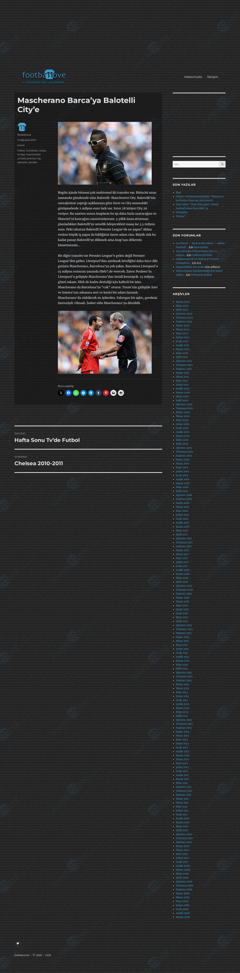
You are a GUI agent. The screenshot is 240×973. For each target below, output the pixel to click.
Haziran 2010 (184, 842)
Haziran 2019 (184, 455)
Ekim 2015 (182, 617)
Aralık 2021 (182, 345)
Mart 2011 (182, 806)
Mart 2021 (182, 380)
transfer (32, 162)
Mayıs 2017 (182, 550)
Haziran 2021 (184, 369)
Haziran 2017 (184, 546)
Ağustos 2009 (184, 881)
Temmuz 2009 (184, 885)
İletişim (212, 77)
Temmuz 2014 (184, 676)
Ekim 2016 (182, 578)
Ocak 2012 (182, 771)
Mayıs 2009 (183, 893)
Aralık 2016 (182, 570)
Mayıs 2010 (182, 846)
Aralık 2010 (182, 818)
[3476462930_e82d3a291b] (108, 342)
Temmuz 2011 (184, 791)
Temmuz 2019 (184, 451)
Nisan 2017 (182, 554)
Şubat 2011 (182, 810)
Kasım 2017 (183, 526)
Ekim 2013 (182, 712)
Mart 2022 (182, 333)
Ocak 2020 (182, 428)
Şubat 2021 (182, 384)
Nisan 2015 (182, 641)
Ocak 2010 (182, 862)
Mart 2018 (182, 511)
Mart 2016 (182, 605)
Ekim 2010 (182, 826)
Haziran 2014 (184, 680)
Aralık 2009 (183, 865)
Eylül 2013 (182, 716)
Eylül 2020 (182, 400)
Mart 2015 (182, 645)
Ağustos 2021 (184, 361)
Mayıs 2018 (182, 503)
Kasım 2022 (183, 301)
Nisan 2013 (182, 735)
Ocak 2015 (182, 652)
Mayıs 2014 (182, 684)
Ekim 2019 (182, 440)
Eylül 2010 (182, 830)
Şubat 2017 (182, 562)
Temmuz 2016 (184, 589)
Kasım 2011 (182, 779)
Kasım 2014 (183, 660)
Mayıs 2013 (182, 731)
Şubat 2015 (182, 649)
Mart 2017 (182, 558)
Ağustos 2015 (184, 625)
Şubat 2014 (182, 696)
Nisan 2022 (182, 329)
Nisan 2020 (182, 416)
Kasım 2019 (183, 436)
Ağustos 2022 (184, 313)
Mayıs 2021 (182, 372)
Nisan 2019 (182, 463)
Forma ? (180, 216)
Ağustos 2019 (184, 447)
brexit (21, 145)
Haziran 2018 (184, 499)
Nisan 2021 (182, 376)
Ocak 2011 (182, 814)
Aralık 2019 (182, 432)
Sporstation (201, 247)
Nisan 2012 (182, 759)
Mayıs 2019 (182, 459)
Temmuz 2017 (184, 542)
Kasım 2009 (183, 869)
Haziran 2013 (183, 727)
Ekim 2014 (182, 664)
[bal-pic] (108, 153)
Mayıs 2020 (183, 412)
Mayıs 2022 (183, 325)
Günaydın (182, 212)
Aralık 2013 (182, 704)
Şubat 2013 (182, 743)
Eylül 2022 (182, 309)
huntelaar (32, 150)
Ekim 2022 (182, 305)
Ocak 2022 (182, 341)
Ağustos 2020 (184, 404)
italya (42, 150)
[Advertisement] (120, 36)
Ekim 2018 (182, 487)
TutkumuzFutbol (202, 255)
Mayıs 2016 (182, 597)
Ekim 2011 (182, 783)
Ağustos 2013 (184, 720)
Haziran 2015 (184, 633)
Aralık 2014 (182, 656)
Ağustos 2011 (183, 787)
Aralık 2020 (183, 388)
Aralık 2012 (182, 751)
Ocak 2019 (182, 475)
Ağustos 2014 (184, 672)
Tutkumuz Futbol (201, 274)
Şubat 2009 (182, 905)
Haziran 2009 (184, 889)
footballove (24, 134)
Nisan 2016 (182, 601)
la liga (21, 154)
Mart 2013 (182, 739)
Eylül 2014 (182, 668)
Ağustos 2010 (184, 834)
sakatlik (22, 162)
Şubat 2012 (182, 767)
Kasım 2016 (183, 574)
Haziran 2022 (184, 321)
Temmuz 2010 (184, 838)
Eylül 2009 (182, 877)
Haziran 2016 (184, 593)
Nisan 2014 (182, 688)
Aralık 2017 (182, 522)
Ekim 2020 (182, 396)
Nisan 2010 (182, 850)
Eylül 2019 (182, 443)
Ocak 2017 (182, 566)
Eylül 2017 (182, 534)
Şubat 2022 (182, 337)
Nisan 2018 (182, 507)
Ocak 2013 (182, 747)
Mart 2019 (182, 467)
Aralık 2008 (183, 913)
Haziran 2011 (183, 794)
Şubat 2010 (182, 858)
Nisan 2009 (183, 897)
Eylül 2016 (182, 581)
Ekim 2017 (182, 530)
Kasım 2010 (183, 822)
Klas (178, 192)
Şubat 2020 (182, 424)
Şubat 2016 (182, 609)
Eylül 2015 (182, 621)
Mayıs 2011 (182, 798)
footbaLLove (21, 955)
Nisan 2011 (182, 802)
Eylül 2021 (182, 357)
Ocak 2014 (182, 700)
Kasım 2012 (183, 755)
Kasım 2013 (182, 708)
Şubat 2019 (182, 471)
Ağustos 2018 (184, 495)
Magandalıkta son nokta (190, 267)
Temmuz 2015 (184, 629)
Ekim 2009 (182, 873)
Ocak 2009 (182, 909)
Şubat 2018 (182, 514)
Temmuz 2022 (184, 317)
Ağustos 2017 (184, 538)
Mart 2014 (182, 692)
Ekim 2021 (182, 353)
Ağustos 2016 (184, 585)
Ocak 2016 (182, 613)
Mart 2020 (182, 420)
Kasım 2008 (183, 917)
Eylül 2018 (182, 491)
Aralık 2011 (182, 775)
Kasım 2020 (183, 392)
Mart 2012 (182, 763)
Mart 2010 (182, 854)
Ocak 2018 (182, 518)
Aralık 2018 (182, 479)
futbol (21, 150)
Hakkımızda (193, 77)
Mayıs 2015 (182, 637)
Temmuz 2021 (184, 365)
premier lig (33, 158)
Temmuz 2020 (184, 408)
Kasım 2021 (183, 349)
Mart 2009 (182, 901)
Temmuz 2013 (184, 723)
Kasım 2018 (183, 483)
